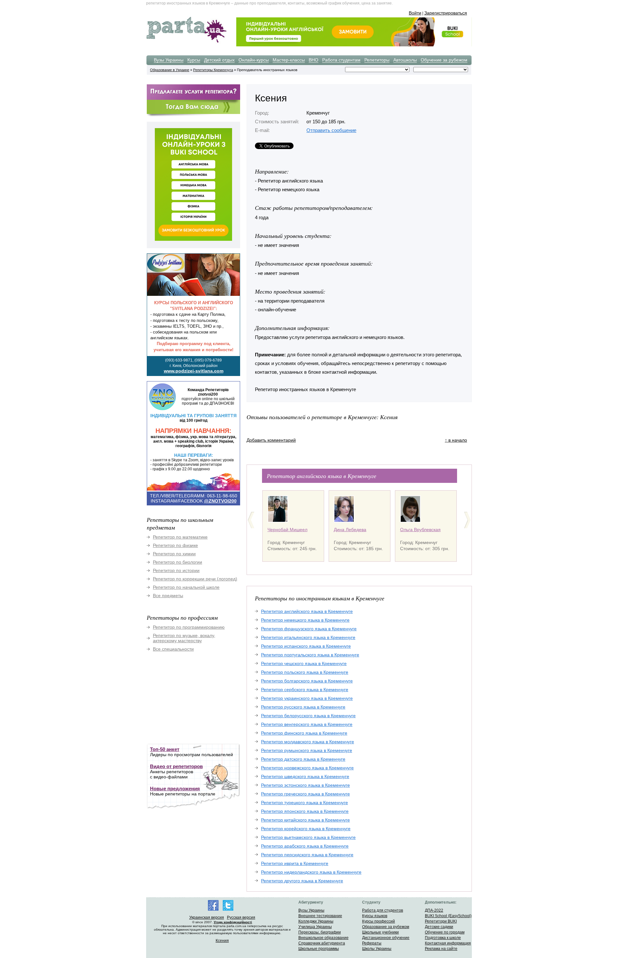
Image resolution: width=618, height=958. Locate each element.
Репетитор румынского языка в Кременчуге (306, 750)
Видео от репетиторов (176, 766)
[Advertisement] (195, 702)
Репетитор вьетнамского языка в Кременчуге (308, 837)
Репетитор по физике (175, 545)
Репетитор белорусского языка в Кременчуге (308, 715)
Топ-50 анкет (164, 749)
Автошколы (405, 59)
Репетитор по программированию (189, 627)
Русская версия (241, 917)
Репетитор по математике (180, 537)
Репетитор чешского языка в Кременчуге (304, 663)
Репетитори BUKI (441, 921)
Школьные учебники (380, 932)
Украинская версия (206, 917)
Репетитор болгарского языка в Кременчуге (307, 680)
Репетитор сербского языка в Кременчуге (304, 689)
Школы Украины (376, 948)
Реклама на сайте (441, 948)
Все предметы (168, 595)
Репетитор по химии (174, 553)
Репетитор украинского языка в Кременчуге (307, 698)
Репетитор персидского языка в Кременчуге (307, 854)
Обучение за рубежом (444, 59)
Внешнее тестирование (320, 916)
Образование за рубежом (385, 927)
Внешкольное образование (323, 937)
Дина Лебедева (350, 529)
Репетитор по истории (176, 570)
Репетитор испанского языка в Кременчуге (306, 646)
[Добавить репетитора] (193, 98)
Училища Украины (315, 927)
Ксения (222, 940)
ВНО (313, 59)
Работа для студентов (382, 910)
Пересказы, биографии (319, 932)
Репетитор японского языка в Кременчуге (305, 811)
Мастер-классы (289, 59)
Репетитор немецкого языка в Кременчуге (305, 620)
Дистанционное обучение (385, 937)
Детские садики (439, 927)
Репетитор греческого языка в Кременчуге (305, 793)
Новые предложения (175, 788)
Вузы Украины (168, 59)
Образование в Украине (169, 70)
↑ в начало (456, 440)
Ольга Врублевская (420, 529)
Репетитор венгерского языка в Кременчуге (306, 724)
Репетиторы (376, 59)
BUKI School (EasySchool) (448, 916)
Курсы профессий (378, 921)
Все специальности (173, 649)
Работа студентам (341, 59)
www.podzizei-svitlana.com (193, 370)
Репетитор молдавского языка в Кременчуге (307, 741)
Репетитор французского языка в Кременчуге (309, 628)
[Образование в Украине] (186, 42)
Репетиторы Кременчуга (213, 70)
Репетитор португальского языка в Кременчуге (310, 654)
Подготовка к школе (443, 937)
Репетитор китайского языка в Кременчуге (305, 819)
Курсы (193, 59)
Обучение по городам (444, 932)
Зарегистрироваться (445, 12)
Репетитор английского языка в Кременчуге (307, 611)
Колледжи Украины (315, 921)
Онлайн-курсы (254, 59)
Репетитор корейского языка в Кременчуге (306, 828)
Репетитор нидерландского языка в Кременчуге (311, 872)
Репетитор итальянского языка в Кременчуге (308, 637)
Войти (415, 12)
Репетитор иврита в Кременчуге (294, 863)
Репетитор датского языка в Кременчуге (303, 759)
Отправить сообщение (331, 130)
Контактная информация (448, 943)
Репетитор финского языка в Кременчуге (304, 733)
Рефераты (371, 943)
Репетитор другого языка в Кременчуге (302, 880)
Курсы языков (374, 916)
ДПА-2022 (434, 910)
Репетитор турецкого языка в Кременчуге (304, 802)
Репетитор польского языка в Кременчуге (304, 672)
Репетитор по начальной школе (186, 587)
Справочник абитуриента (321, 943)
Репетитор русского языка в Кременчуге (303, 706)
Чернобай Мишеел (287, 529)
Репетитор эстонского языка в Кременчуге (305, 785)
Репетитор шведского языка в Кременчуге (305, 776)
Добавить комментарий (271, 440)
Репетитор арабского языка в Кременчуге (305, 846)
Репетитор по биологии (177, 562)
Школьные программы (318, 948)
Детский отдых (219, 59)
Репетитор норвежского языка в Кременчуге (307, 767)
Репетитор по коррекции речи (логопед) (195, 578)
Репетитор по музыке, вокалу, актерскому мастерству (184, 638)
